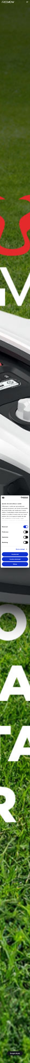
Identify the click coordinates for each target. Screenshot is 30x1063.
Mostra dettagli (20, 549)
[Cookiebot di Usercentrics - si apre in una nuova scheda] (21, 498)
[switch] (25, 532)
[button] (27, 2)
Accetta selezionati (15, 559)
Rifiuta (15, 564)
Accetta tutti (15, 554)
